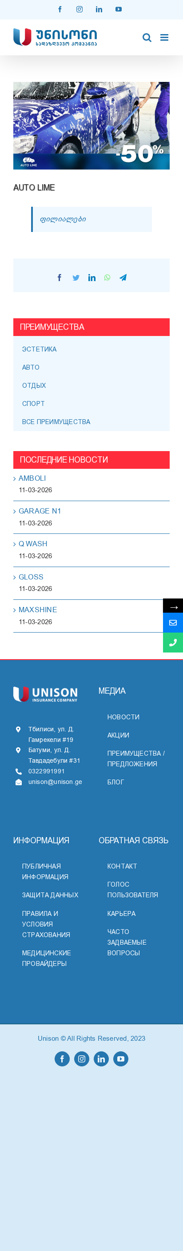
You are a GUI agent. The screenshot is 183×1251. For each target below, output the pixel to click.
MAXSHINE (38, 610)
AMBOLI (32, 478)
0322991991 (46, 771)
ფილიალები (63, 219)
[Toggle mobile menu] (165, 37)
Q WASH (33, 544)
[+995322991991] (173, 643)
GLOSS (31, 577)
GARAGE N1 (40, 511)
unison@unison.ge (55, 782)
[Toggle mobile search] (147, 37)
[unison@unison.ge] (173, 623)
